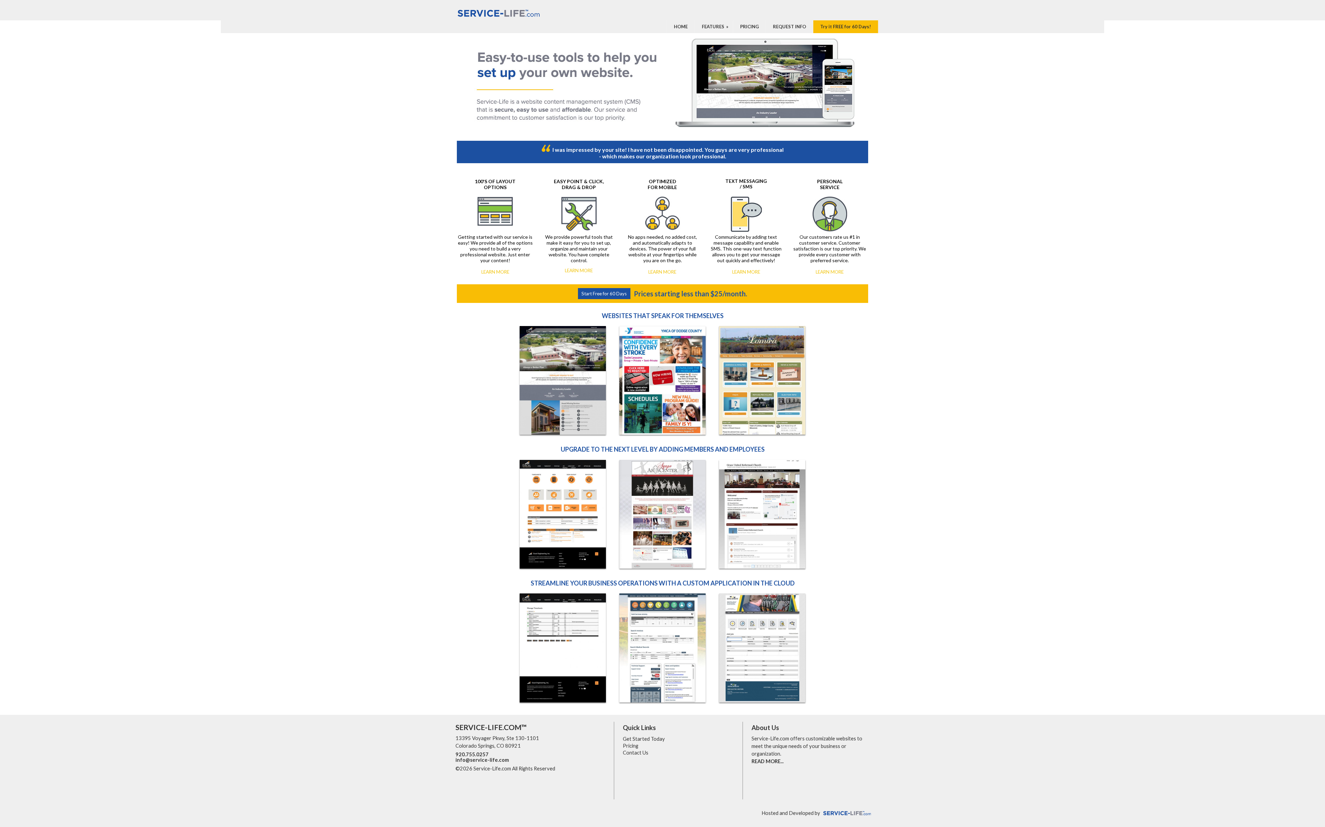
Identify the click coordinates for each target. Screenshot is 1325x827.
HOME (681, 26)
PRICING (749, 26)
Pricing (630, 746)
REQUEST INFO (789, 26)
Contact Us (635, 753)
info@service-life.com (482, 760)
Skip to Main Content (585, 768)
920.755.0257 (472, 754)
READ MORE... (768, 761)
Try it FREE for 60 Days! (845, 26)
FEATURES (715, 26)
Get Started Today (644, 739)
